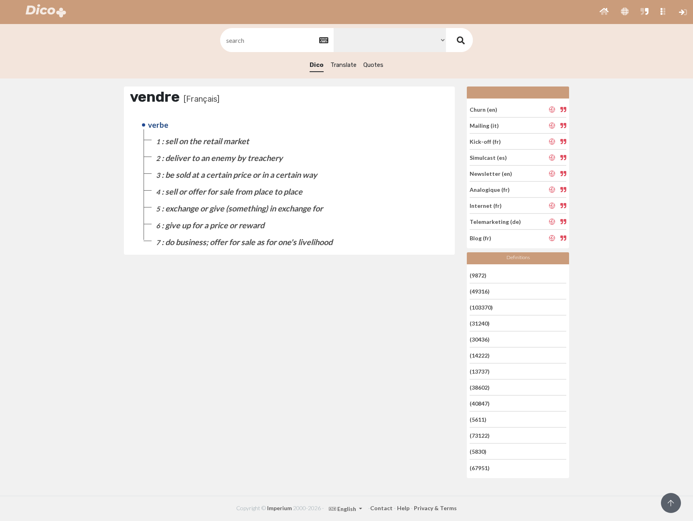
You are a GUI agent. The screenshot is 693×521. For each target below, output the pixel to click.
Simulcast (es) (488, 157)
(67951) (480, 467)
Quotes (373, 64)
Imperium (279, 508)
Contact (381, 508)
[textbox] (276, 40)
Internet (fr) (486, 205)
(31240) (480, 323)
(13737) (480, 371)
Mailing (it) (484, 125)
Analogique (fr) (490, 189)
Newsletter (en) (491, 173)
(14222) (480, 355)
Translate (343, 64)
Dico (317, 64)
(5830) (478, 451)
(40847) (480, 403)
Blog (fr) (480, 237)
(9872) (478, 275)
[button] (604, 12)
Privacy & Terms (435, 508)
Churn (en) (483, 109)
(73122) (480, 435)
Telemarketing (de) (495, 221)
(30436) (480, 339)
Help (403, 508)
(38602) (480, 387)
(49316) (480, 291)
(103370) (481, 307)
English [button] (346, 508)
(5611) (478, 419)
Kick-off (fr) (485, 141)
